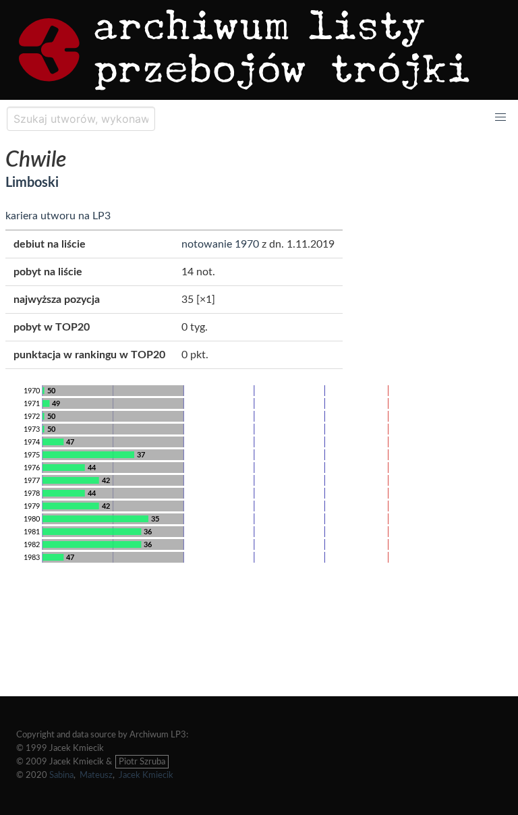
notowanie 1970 (220, 244)
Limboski (32, 183)
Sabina (61, 775)
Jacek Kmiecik (146, 775)
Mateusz (96, 775)
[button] (500, 117)
